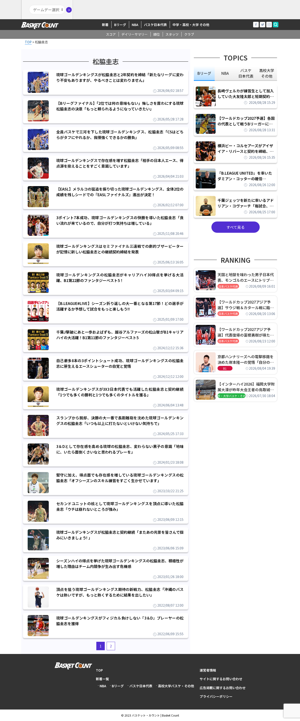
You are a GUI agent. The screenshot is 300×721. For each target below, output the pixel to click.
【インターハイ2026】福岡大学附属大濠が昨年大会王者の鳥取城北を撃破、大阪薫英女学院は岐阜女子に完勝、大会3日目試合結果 (246, 386)
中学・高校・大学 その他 (190, 24)
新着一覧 (102, 678)
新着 (105, 24)
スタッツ (172, 34)
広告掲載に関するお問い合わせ (223, 687)
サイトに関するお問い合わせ (221, 678)
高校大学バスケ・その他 (176, 685)
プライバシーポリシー (216, 696)
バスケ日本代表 (155, 24)
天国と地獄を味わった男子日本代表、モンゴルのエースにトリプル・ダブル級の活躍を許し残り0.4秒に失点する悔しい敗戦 (246, 277)
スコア (111, 34)
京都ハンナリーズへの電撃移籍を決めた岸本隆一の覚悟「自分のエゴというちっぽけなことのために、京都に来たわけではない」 (246, 359)
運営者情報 (208, 670)
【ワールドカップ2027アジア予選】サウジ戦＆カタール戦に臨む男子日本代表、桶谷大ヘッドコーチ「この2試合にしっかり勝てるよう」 (246, 304)
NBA (135, 24)
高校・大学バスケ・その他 (232, 396)
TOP (99, 670)
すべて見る (235, 227)
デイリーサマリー (134, 34)
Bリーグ (120, 24)
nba (225, 73)
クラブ (189, 34)
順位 (156, 34)
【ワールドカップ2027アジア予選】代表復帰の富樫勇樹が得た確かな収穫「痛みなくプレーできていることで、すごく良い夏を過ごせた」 (246, 332)
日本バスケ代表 (228, 286)
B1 (225, 368)
